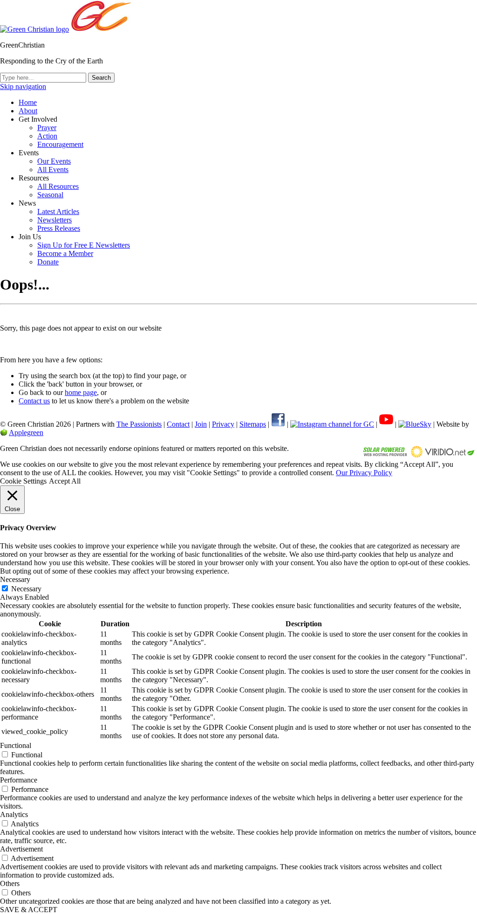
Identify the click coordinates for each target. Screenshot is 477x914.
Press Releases (58, 228)
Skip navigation (23, 86)
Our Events (54, 161)
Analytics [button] (14, 814)
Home (28, 102)
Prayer (46, 128)
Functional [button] (15, 745)
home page (81, 392)
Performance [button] (18, 780)
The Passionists (139, 424)
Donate (48, 262)
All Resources (58, 186)
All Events (52, 169)
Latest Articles (58, 211)
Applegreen (26, 432)
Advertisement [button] (21, 849)
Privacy (223, 424)
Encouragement (60, 144)
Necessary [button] (15, 579)
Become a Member (65, 253)
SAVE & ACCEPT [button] (28, 910)
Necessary (26, 589)
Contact (178, 424)
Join (201, 424)
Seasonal (50, 195)
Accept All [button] (65, 481)
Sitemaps (252, 424)
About (28, 111)
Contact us (34, 401)
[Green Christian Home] (34, 29)
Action (47, 136)
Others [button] (10, 883)
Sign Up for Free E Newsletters (83, 245)
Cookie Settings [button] (23, 481)
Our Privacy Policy (364, 473)
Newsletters (54, 220)
